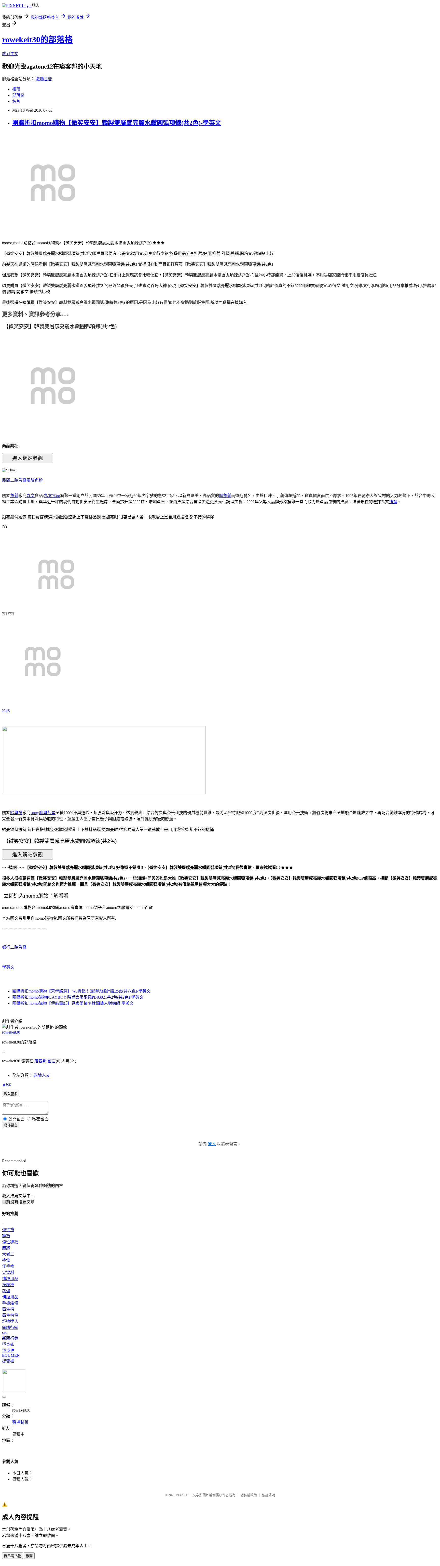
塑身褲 (8, 1350)
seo (4, 1332)
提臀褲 (8, 1361)
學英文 (8, 967)
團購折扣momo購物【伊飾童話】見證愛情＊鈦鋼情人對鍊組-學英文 (73, 1003)
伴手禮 (8, 1266)
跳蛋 (6, 1291)
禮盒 (393, 502)
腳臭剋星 (47, 813)
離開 (29, 1556)
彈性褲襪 (10, 1242)
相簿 (16, 89)
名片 (16, 101)
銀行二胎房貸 (14, 947)
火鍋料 (8, 1272)
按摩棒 (8, 1285)
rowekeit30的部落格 (37, 39)
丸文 (30, 495)
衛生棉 (8, 1309)
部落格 (18, 95)
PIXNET (182, 1495)
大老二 (8, 1254)
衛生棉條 (10, 1315)
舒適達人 (10, 1321)
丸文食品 (52, 495)
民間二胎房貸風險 (18, 480)
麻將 (6, 1248)
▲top (6, 1084)
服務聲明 (268, 1495)
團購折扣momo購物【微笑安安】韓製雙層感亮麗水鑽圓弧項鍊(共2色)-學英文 (116, 123)
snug (6, 710)
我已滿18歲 (12, 1556)
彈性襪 (8, 1230)
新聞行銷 (10, 1338)
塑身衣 (8, 1344)
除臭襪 (16, 813)
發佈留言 (10, 1125)
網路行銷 (10, 1327)
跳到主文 (10, 53)
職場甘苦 (44, 79)
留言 (52, 1061)
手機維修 (10, 1303)
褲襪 (6, 1236)
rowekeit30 (11, 1032)
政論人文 (42, 1075)
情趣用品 (10, 1278)
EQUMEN (11, 1355)
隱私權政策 (248, 1495)
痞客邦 (40, 1061)
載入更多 (10, 1094)
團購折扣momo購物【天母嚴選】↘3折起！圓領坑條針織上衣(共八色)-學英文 (81, 991)
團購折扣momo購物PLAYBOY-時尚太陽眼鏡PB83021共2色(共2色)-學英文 (77, 997)
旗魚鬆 (225, 495)
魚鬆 (39, 480)
